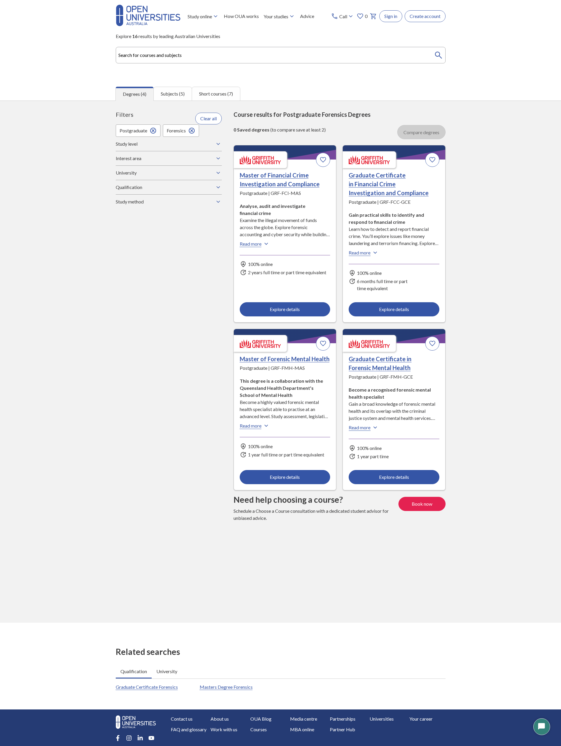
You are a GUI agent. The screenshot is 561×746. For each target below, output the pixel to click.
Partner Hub (342, 729)
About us (220, 719)
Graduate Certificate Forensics (147, 687)
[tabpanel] (280, 362)
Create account (425, 16)
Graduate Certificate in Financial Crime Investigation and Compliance (388, 184)
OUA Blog (261, 719)
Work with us (224, 729)
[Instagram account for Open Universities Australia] (129, 738)
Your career (421, 719)
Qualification (129, 187)
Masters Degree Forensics (226, 687)
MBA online (302, 729)
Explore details (285, 309)
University (126, 172)
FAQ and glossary (188, 729)
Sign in (390, 16)
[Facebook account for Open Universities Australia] (117, 738)
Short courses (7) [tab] (216, 93)
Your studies (276, 16)
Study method (130, 201)
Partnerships (342, 719)
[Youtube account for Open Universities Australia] (151, 738)
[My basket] (373, 16)
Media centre (303, 719)
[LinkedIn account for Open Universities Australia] (140, 738)
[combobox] (281, 55)
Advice (307, 16)
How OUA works (241, 16)
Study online (200, 16)
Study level (127, 144)
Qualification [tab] (133, 671)
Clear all (208, 118)
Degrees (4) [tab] (134, 94)
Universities (382, 719)
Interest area (128, 158)
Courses (258, 729)
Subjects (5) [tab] (173, 93)
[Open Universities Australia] (148, 24)
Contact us (182, 719)
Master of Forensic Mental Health (285, 358)
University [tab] (166, 671)
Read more (251, 244)
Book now (422, 504)
